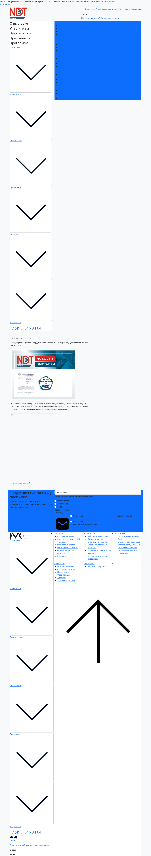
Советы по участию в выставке (72, 53)
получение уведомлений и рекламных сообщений (108, 521)
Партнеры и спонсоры (68, 34)
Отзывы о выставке (67, 31)
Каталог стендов (65, 47)
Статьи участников (67, 82)
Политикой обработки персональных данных (94, 518)
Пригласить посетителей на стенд (74, 56)
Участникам (15, 94)
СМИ (59, 507)
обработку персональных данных (100, 516)
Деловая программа (67, 98)
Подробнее (109, 1)
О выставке (15, 47)
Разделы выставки (66, 23)
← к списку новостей (20, 483)
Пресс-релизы (64, 85)
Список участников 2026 (69, 25)
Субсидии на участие (68, 50)
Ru (84, 14)
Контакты (62, 39)
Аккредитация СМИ (67, 93)
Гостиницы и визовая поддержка (73, 58)
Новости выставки (66, 79)
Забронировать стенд (68, 44)
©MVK (12, 840)
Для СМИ (62, 90)
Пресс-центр (15, 187)
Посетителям (16, 140)
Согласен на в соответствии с (102, 517)
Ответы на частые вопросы (71, 37)
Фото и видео (64, 88)
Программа (15, 234)
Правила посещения (67, 72)
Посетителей (63, 500)
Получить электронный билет (72, 63)
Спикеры (62, 28)
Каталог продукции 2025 (69, 69)
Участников (62, 503)
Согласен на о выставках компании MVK (103, 523)
